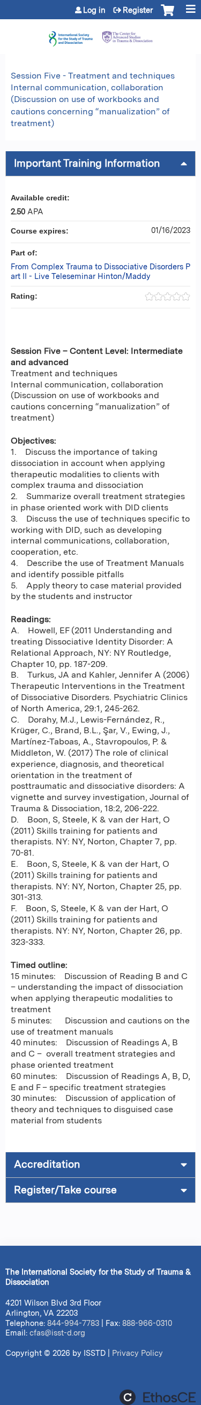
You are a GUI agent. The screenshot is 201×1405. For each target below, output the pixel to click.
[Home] (100, 34)
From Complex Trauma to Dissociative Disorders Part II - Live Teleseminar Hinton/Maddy (100, 271)
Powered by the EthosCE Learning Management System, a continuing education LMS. (158, 1397)
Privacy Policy (137, 1352)
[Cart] (167, 15)
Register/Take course (65, 1190)
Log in (94, 10)
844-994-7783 (73, 1323)
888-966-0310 (147, 1323)
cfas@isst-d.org (57, 1332)
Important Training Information (87, 163)
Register (138, 10)
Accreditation (47, 1164)
